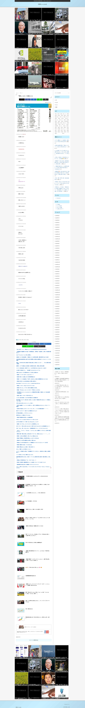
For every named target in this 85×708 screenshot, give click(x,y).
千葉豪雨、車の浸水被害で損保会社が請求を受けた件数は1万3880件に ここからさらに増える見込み (62, 380)
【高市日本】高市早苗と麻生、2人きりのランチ (62, 392)
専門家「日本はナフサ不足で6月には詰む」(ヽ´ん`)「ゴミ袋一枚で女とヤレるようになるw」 (62, 183)
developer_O (57, 169)
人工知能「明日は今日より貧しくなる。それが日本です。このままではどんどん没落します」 (62, 387)
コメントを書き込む (33, 640)
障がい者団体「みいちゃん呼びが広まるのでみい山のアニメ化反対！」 (62, 398)
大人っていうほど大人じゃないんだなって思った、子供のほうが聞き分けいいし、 (62, 404)
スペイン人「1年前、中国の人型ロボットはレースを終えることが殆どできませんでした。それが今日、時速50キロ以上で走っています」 (62, 411)
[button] (45, 99)
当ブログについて (67, 704)
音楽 (28, 339)
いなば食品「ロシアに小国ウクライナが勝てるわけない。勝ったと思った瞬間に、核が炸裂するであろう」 (62, 152)
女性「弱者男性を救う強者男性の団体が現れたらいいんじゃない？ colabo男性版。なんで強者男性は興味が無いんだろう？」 (62, 419)
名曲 (20, 339)
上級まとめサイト (60, 208)
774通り (58, 204)
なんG (17, 339)
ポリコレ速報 (59, 207)
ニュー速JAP (59, 205)
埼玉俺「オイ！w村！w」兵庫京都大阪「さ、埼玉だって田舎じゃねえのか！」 (62, 373)
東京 (23, 339)
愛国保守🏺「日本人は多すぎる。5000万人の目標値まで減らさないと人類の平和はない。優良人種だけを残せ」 (62, 173)
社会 (25, 339)
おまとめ (58, 198)
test (67, 153)
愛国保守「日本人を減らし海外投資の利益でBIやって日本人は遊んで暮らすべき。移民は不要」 (62, 162)
